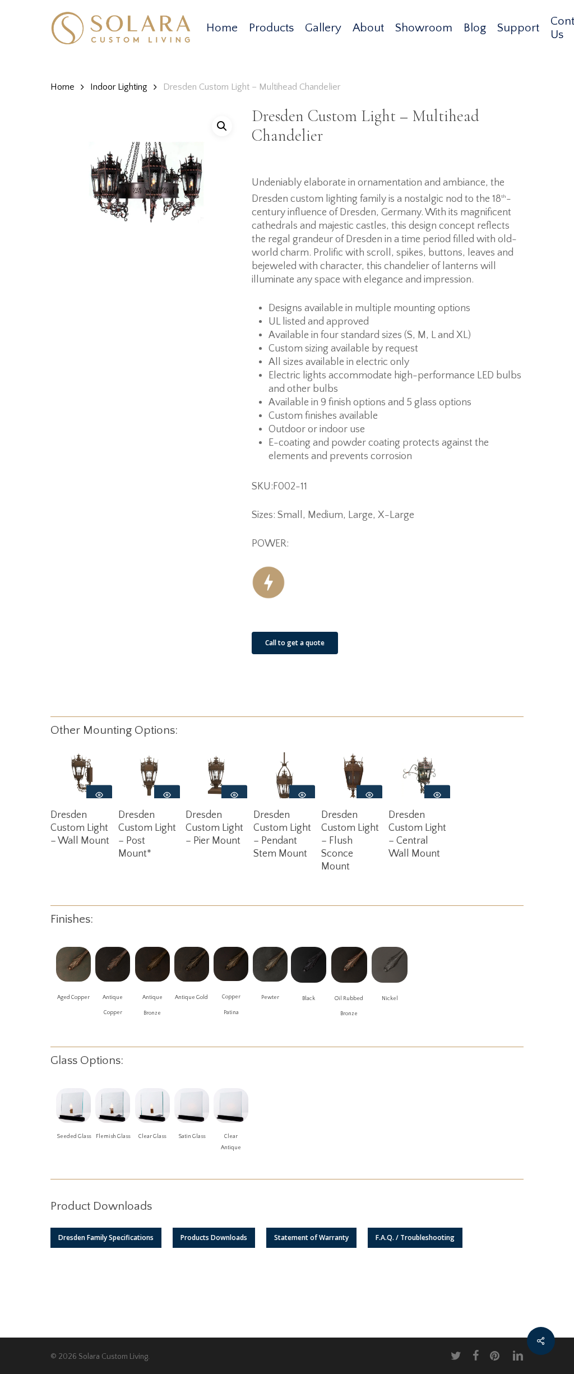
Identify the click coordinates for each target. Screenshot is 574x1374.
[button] (105, 1238)
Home (62, 87)
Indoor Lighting (118, 87)
